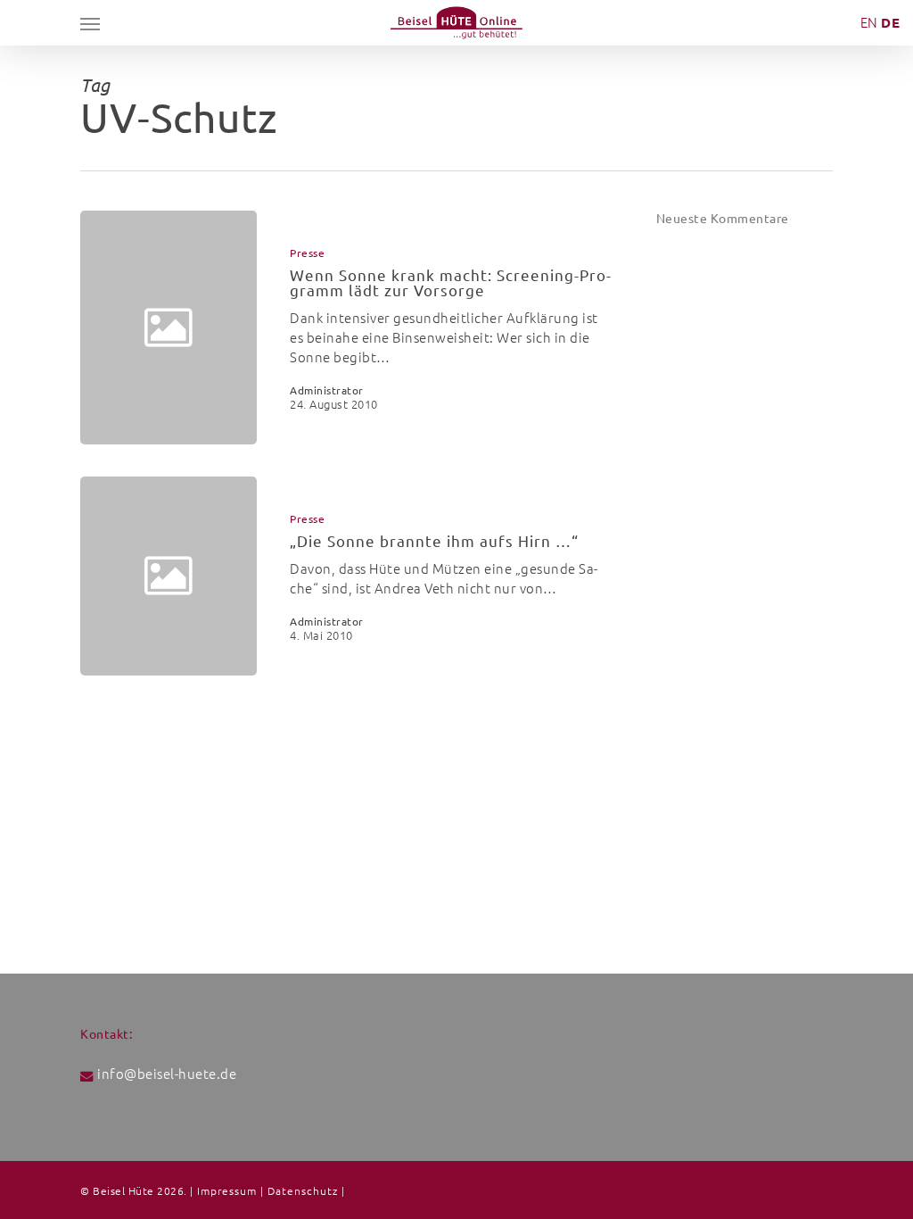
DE (890, 22)
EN (869, 22)
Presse (307, 253)
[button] (90, 23)
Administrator (327, 391)
